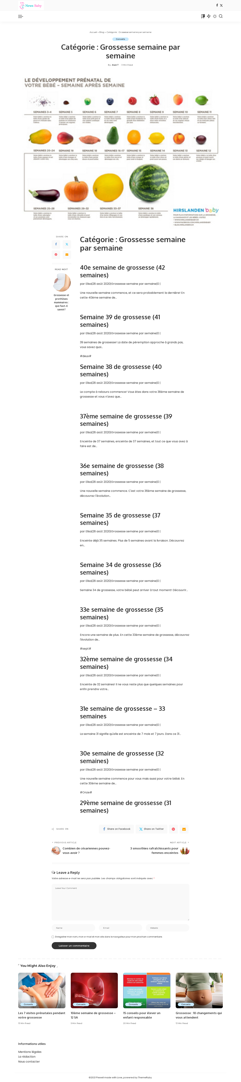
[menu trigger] (22, 16)
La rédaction (26, 1057)
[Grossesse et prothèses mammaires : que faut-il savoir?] (61, 282)
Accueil (93, 32)
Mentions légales (29, 1052)
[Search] (221, 16)
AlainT (115, 65)
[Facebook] (217, 5)
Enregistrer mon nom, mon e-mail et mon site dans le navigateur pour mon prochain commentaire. (108, 936)
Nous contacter (29, 1062)
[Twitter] (221, 5)
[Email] (67, 254)
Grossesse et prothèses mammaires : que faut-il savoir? (61, 302)
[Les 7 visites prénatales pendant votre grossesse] (41, 990)
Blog (101, 32)
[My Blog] (31, 5)
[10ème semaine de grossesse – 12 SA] (94, 990)
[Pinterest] (56, 254)
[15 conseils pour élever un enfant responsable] (146, 990)
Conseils (120, 39)
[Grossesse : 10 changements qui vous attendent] (199, 990)
